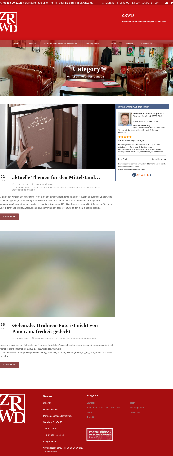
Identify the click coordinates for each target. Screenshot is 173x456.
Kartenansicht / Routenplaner (145, 121)
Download (128, 44)
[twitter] (171, 2)
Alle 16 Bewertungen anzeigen (131, 140)
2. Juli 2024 (22, 184)
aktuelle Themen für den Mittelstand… (56, 177)
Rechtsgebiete (92, 44)
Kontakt (145, 44)
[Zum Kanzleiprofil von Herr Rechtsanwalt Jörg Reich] (125, 119)
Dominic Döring (44, 184)
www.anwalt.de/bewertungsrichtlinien (132, 169)
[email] (166, 2)
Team (30, 44)
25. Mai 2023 (22, 338)
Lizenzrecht (40, 187)
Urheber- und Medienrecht (64, 187)
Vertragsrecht (90, 187)
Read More (9, 217)
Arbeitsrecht (23, 187)
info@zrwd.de (49, 441)
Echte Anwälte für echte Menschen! (61, 44)
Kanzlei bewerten (159, 159)
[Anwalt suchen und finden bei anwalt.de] (142, 176)
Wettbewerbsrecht (23, 190)
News (113, 44)
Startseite (14, 44)
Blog (63, 338)
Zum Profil (122, 159)
